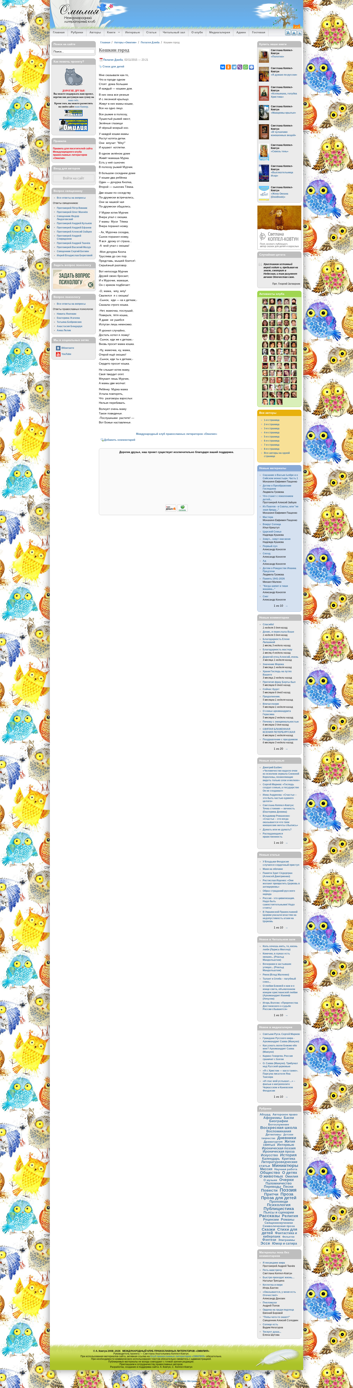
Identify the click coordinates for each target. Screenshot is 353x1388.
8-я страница (271, 448)
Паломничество (279, 1183)
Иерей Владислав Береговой (74, 255)
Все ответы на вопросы (71, 197)
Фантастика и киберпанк (280, 1234)
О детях (289, 1172)
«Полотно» (277, 56)
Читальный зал (174, 32)
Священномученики (279, 1222)
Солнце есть (270, 1324)
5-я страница (271, 436)
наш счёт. (73, 100)
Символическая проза (279, 1226)
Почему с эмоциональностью (281, 721)
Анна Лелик (64, 330)
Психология (278, 1205)
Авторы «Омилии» (125, 42)
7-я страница (271, 444)
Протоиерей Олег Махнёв (72, 212)
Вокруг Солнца (272, 524)
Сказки (268, 1229)
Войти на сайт (73, 178)
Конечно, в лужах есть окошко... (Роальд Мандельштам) (276, 956)
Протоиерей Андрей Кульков (74, 223)
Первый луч (270, 546)
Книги (109, 32)
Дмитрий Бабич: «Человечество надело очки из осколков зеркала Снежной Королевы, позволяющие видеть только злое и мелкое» (281, 773)
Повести (269, 1190)
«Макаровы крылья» (283, 112)
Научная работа (285, 1169)
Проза (286, 1194)
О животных (271, 1176)
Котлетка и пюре (273, 1284)
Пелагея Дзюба (150, 42)
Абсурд (265, 1114)
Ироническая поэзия (279, 1148)
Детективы (273, 1134)
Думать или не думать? (277, 829)
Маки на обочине (273, 869)
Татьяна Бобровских (69, 322)
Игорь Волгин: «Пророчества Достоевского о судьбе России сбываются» (280, 1005)
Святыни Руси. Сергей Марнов (281, 1034)
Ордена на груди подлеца (278, 1309)
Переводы (272, 1186)
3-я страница (271, 428)
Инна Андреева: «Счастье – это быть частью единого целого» (280, 797)
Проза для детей (278, 1197)
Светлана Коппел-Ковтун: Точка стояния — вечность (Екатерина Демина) (279, 808)
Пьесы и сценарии (279, 1212)
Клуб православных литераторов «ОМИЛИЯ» (178, 1356)
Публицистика (279, 1208)
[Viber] (239, 67)
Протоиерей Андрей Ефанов (74, 227)
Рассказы (269, 1215)
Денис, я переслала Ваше (278, 631)
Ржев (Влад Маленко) (276, 974)
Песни (288, 1186)
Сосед (266, 553)
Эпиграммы (286, 1239)
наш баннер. (82, 106)
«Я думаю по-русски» (284, 74)
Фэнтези (269, 1239)
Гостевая (258, 32)
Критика (288, 1158)
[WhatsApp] (245, 67)
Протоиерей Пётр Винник (72, 208)
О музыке (270, 1180)
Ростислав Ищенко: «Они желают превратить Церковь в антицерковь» (281, 883)
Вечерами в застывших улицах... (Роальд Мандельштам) (277, 967)
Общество (270, 1172)
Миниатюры (285, 1165)
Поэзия (288, 1190)
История (288, 1155)
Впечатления (271, 703)
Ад (264, 560)
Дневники (286, 1138)
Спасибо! (268, 624)
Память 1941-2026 (274, 578)
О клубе (197, 32)
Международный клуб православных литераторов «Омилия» (176, 433)
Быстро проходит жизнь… (279, 1277)
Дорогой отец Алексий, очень (280, 656)
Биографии (278, 1121)
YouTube (66, 354)
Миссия (266, 1169)
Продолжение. (271, 696)
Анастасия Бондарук (69, 326)
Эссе (265, 1243)
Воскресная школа (278, 1127)
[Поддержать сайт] (176, 510)
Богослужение (278, 1124)
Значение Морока (273, 664)
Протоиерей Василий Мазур (74, 247)
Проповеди (278, 1201)
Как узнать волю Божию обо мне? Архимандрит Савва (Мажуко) (280, 1048)
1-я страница (271, 420)
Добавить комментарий (119, 439)
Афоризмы (272, 1118)
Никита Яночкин (66, 313)
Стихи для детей (113, 66)
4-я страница (271, 432)
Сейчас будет (271, 689)
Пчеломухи (270, 1302)
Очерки (286, 1180)
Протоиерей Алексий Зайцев (74, 231)
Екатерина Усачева (68, 318)
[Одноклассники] (228, 67)
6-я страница (271, 440)
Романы (287, 1219)
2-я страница (271, 424)
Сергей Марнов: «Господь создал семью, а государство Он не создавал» (281, 787)
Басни (289, 1118)
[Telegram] (234, 67)
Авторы (95, 32)
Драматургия (273, 1141)
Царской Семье (272, 531)
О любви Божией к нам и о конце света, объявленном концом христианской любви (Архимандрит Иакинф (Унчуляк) (280, 992)
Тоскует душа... (272, 1331)
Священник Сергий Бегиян (73, 251)
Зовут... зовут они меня (276, 539)
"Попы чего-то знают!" (276, 1317)
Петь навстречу (272, 1270)
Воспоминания (278, 1131)
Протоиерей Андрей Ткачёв (73, 243)
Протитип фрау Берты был (279, 682)
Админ (241, 32)
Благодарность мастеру (277, 649)
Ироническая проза (279, 1151)
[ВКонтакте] (222, 67)
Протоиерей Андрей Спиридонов (69, 237)
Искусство (269, 1155)
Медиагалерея (219, 32)
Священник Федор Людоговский (68, 218)
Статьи (151, 32)
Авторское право (285, 1114)
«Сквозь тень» (279, 151)
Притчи (271, 1194)
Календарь (271, 1158)
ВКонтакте (67, 348)
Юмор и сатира (284, 1243)
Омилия (291, 1176)
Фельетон (288, 1236)
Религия (290, 1216)
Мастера (268, 517)
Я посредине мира (274, 1262)
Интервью (132, 32)
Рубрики (77, 32)
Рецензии (271, 1219)
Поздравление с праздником (280, 739)
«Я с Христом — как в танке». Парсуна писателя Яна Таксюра (280, 1073)
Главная (59, 32)
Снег (265, 596)
